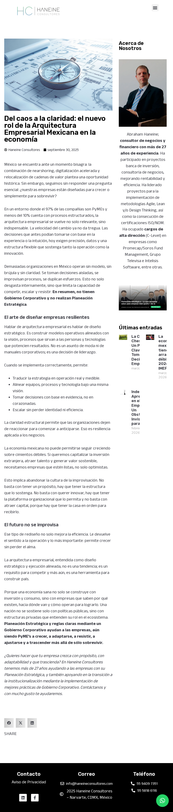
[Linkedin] (23, 797)
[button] (155, 7)
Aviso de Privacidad (29, 782)
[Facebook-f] (35, 797)
